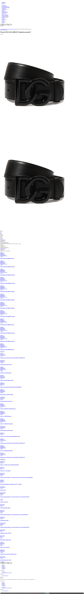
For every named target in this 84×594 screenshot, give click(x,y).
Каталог (3, 582)
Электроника (4, 5)
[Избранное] (0, 27)
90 (1, 233)
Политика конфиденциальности (7, 572)
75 (1, 231)
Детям (3, 3)
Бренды (3, 566)
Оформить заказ (2, 239)
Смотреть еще (2, 351)
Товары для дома (4, 9)
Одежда (3, 20)
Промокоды (4, 568)
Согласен (47, 593)
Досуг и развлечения (5, 14)
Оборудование (4, 19)
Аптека (3, 18)
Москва (1, 577)
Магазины (3, 567)
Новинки (3, 565)
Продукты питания (5, 12)
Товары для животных (5, 16)
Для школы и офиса (5, 17)
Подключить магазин (5, 575)
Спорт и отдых (4, 13)
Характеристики (2, 249)
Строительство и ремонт (5, 7)
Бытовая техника (4, 6)
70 (0, 231)
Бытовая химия (4, 11)
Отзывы (1, 250)
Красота (3, 22)
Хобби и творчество (5, 15)
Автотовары (4, 8)
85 (0, 233)
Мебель (3, 10)
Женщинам (3, 2)
